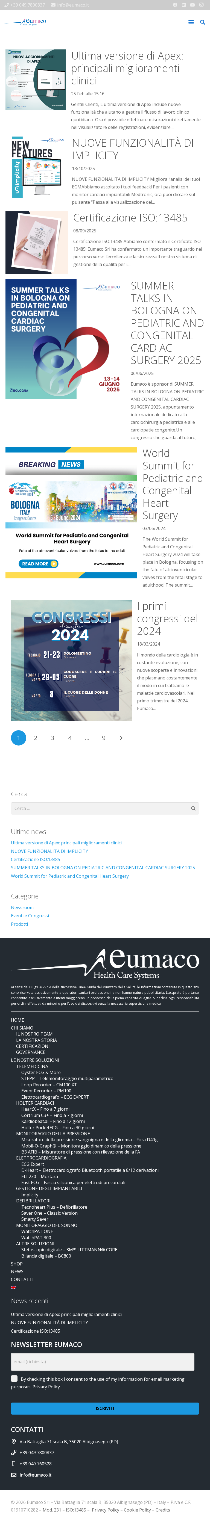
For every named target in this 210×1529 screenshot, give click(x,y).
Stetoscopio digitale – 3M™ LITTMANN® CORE (69, 1250)
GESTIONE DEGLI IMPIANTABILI (49, 1188)
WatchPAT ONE (37, 1231)
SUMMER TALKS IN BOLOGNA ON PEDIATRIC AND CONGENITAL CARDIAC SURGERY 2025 (167, 322)
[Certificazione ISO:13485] (36, 242)
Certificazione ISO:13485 (130, 217)
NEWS (17, 1271)
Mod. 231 (52, 1510)
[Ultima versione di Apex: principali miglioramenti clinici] (35, 79)
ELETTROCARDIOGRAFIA (41, 1158)
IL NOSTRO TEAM (34, 1034)
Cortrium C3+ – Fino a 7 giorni (52, 1115)
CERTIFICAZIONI (33, 1046)
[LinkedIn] (183, 5)
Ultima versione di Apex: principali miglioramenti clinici (127, 67)
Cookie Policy (137, 1510)
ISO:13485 (76, 1510)
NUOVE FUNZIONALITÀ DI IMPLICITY (133, 148)
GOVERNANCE (30, 1052)
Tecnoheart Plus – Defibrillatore (54, 1207)
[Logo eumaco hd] (25, 22)
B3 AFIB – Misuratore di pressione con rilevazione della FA (80, 1152)
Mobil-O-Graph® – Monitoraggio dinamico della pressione (81, 1146)
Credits (163, 1510)
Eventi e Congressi (30, 916)
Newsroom (22, 907)
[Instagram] (201, 5)
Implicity (29, 1195)
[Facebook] (175, 5)
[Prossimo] (121, 738)
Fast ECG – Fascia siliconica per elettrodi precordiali (73, 1182)
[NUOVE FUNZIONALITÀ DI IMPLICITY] (36, 167)
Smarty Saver (34, 1219)
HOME (17, 1020)
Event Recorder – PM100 (46, 1091)
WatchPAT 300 (36, 1238)
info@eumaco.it (35, 1475)
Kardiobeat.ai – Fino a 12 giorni (53, 1121)
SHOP (17, 1264)
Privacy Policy (46, 1387)
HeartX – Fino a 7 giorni (45, 1109)
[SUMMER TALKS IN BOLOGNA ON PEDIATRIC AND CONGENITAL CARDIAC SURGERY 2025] (65, 339)
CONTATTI (22, 1279)
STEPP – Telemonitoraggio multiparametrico (67, 1078)
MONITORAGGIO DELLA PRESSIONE (53, 1134)
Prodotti (19, 924)
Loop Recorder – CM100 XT (49, 1085)
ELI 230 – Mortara (39, 1176)
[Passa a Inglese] (14, 1287)
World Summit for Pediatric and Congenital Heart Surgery (172, 484)
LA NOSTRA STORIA (36, 1040)
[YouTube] (192, 5)
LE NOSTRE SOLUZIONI (35, 1060)
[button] (191, 22)
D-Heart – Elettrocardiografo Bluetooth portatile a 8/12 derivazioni (90, 1170)
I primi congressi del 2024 (167, 618)
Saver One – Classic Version (49, 1213)
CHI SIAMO (22, 1028)
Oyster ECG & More (41, 1072)
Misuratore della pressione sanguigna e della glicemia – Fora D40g (89, 1140)
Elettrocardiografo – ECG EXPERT (55, 1097)
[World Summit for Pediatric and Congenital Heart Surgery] (71, 512)
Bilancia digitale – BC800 (46, 1256)
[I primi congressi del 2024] (71, 660)
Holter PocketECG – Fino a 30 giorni (57, 1128)
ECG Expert (32, 1164)
